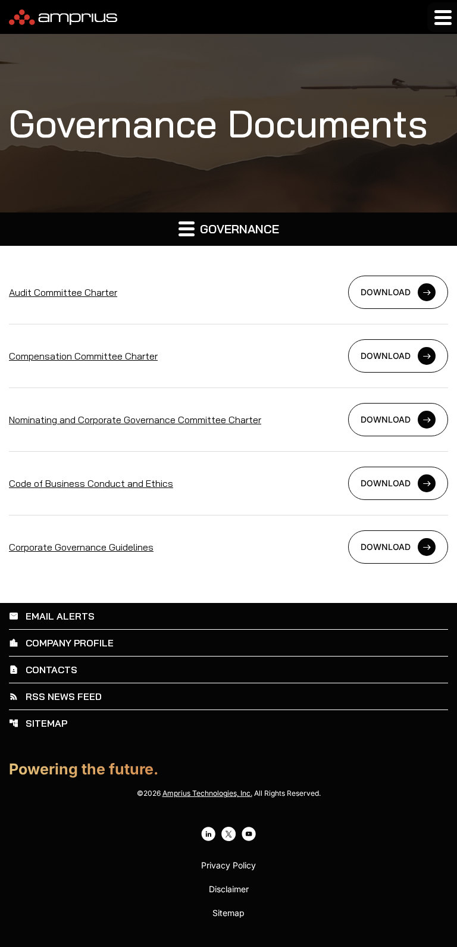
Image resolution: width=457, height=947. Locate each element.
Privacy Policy (228, 865)
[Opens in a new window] (208, 834)
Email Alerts (52, 616)
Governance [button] (237, 228)
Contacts (43, 670)
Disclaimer (229, 889)
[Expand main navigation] (442, 17)
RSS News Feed (55, 696)
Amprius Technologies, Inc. (207, 793)
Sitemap (38, 723)
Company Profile (61, 643)
